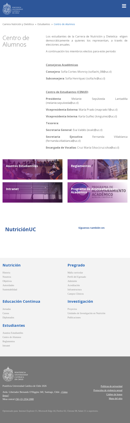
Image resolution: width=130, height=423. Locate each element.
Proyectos (72, 309)
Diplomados (8, 317)
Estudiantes (43, 24)
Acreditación (74, 285)
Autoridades (8, 285)
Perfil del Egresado (77, 277)
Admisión (72, 281)
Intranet (6, 345)
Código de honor (114, 394)
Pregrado (76, 264)
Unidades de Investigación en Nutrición (86, 313)
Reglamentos (9, 341)
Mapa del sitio (115, 398)
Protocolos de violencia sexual (107, 390)
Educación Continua (21, 301)
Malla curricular (75, 272)
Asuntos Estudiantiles (13, 333)
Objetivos (7, 281)
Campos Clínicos (76, 294)
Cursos (6, 313)
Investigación (80, 301)
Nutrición (12, 264)
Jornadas (7, 309)
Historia (6, 272)
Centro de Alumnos (12, 337)
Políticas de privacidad (111, 386)
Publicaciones (74, 317)
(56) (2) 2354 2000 (24, 399)
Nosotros (7, 277)
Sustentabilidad (10, 289)
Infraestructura (75, 289)
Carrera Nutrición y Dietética (18, 24)
